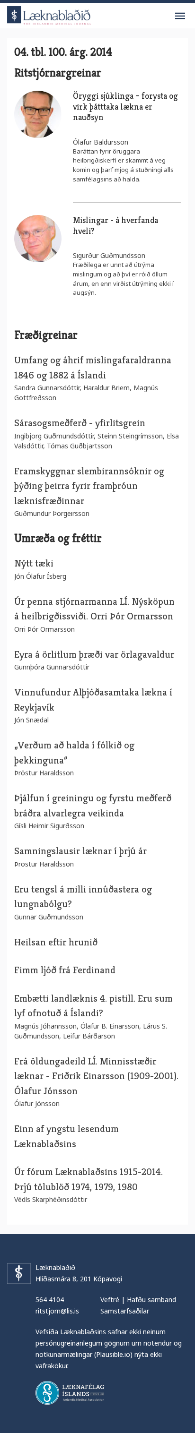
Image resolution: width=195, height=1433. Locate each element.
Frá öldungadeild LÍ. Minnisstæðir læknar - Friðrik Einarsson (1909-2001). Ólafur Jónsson (96, 1076)
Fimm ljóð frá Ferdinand (64, 970)
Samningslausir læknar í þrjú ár (81, 851)
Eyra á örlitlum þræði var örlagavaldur (94, 654)
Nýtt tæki (33, 563)
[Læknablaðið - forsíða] (49, 14)
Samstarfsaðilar (124, 1310)
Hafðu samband (151, 1299)
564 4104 (49, 1299)
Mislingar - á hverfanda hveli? (115, 225)
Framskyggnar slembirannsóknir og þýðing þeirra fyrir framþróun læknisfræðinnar (89, 486)
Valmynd (179, 16)
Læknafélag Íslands (69, 1393)
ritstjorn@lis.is (57, 1310)
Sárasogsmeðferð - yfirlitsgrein (79, 423)
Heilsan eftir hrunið (56, 942)
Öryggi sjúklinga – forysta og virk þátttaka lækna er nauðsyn (125, 106)
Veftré (109, 1299)
